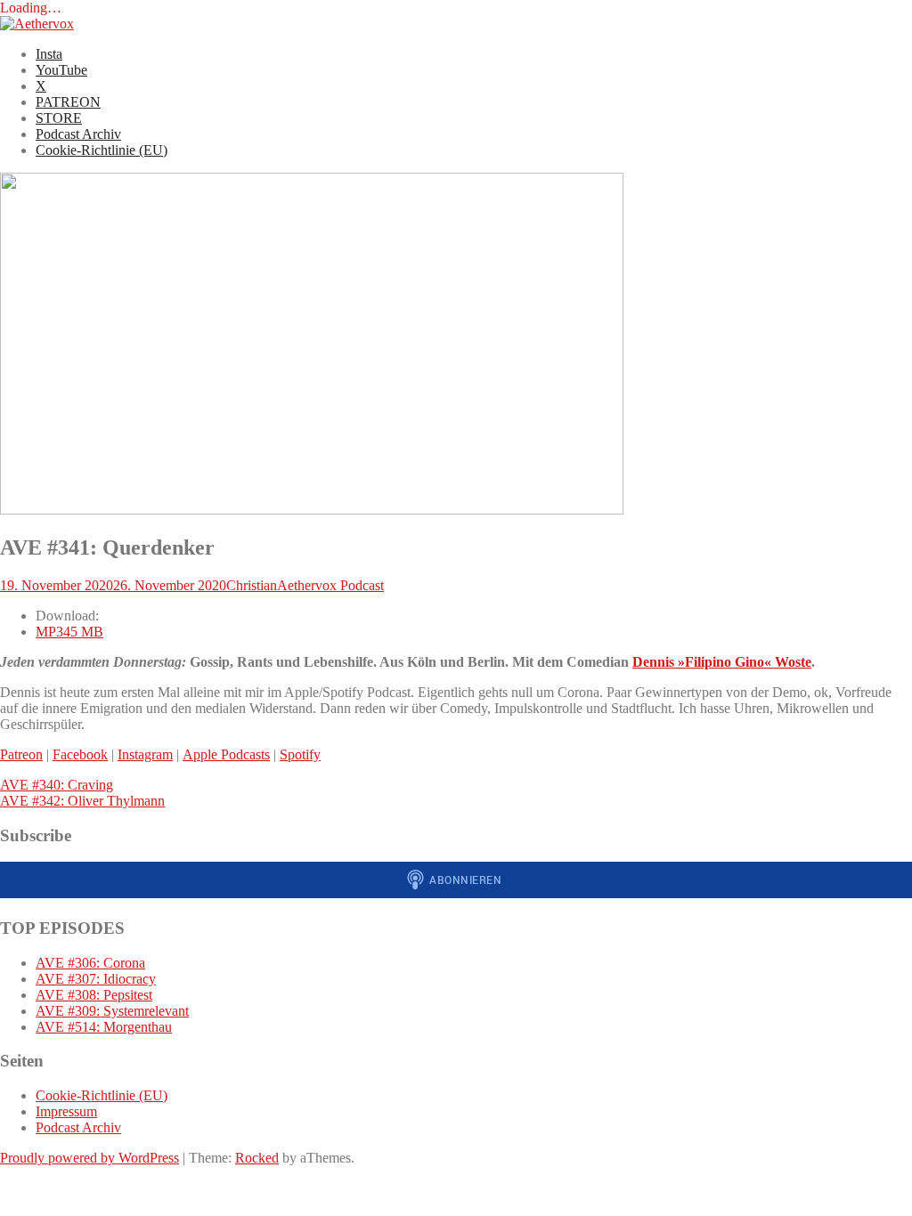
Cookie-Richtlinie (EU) (101, 150)
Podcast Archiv (78, 134)
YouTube (61, 69)
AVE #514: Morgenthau (104, 1026)
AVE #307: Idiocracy (96, 978)
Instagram (145, 754)
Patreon (21, 754)
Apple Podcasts (226, 754)
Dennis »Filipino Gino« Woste (721, 661)
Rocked (257, 1157)
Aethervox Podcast (330, 585)
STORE (59, 118)
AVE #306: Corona (90, 962)
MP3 (69, 631)
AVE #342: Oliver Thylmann (82, 800)
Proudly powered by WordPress (89, 1157)
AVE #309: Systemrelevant (112, 1010)
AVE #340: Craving (56, 784)
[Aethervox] (37, 23)
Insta (49, 53)
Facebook (80, 754)
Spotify (300, 754)
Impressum (66, 1111)
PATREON (68, 101)
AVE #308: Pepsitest (94, 994)
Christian (251, 585)
